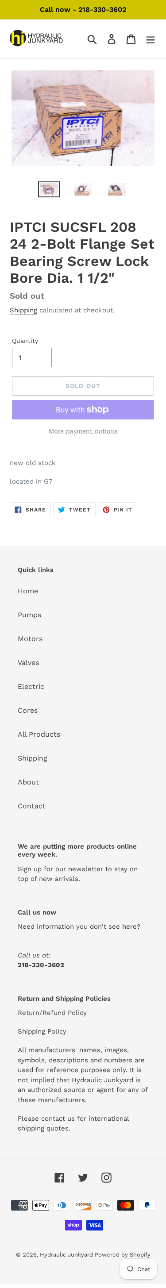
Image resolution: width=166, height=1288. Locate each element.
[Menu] (150, 39)
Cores (28, 710)
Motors (30, 638)
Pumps (29, 615)
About (28, 782)
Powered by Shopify (123, 1254)
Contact (32, 806)
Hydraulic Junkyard (67, 1254)
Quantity (25, 340)
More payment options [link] (83, 430)
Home (28, 591)
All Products (39, 734)
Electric (31, 686)
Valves (28, 662)
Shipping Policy (42, 1031)
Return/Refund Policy (52, 1013)
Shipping (23, 310)
